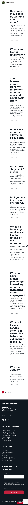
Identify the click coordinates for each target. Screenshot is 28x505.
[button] (25, 2)
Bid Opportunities (7, 460)
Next (9, 392)
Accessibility (19, 501)
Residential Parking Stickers (10, 459)
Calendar (4, 454)
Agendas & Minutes (7, 457)
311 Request (5, 455)
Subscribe (14, 492)
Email (5, 473)
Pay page (5, 450)
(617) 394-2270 (6, 415)
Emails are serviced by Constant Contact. (13, 488)
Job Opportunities (7, 452)
